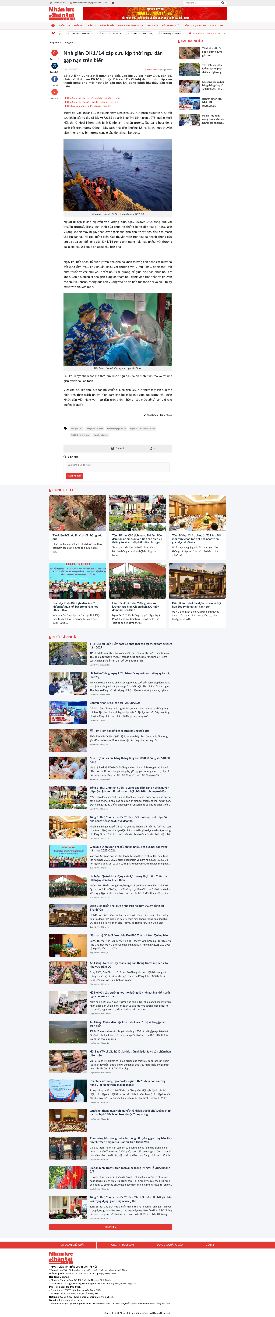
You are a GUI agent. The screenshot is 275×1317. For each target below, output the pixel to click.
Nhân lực (104, 953)
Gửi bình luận (74, 476)
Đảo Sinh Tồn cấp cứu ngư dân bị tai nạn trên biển (93, 102)
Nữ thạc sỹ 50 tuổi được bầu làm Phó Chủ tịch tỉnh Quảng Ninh (129, 935)
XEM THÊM (110, 1227)
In (153, 448)
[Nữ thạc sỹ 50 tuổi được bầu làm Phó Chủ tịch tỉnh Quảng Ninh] (68, 945)
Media (102, 720)
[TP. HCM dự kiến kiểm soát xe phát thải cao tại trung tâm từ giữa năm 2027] (68, 653)
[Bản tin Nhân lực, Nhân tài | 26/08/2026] (68, 712)
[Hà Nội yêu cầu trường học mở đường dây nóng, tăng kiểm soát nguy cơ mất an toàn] (68, 1002)
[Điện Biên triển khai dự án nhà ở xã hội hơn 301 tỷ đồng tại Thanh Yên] (197, 581)
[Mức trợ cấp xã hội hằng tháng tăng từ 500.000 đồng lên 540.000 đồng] (68, 768)
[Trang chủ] (53, 26)
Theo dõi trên (153, 70)
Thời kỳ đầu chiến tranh (128, 34)
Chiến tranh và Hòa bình (68, 34)
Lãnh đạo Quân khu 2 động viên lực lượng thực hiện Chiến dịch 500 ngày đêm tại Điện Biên (135, 607)
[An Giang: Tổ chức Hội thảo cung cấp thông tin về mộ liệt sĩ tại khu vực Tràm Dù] (68, 972)
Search (223, 3)
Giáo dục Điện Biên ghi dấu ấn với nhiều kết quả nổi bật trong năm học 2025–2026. (75, 607)
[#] (155, 13)
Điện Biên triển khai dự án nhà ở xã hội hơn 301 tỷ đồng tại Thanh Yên (196, 605)
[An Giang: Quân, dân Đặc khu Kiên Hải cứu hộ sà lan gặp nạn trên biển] (68, 1032)
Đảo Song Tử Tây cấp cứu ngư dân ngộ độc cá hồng (94, 98)
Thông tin (55, 528)
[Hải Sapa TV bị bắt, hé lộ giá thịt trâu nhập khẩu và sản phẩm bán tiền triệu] (68, 1061)
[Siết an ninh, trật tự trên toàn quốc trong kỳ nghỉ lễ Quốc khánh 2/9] (68, 1177)
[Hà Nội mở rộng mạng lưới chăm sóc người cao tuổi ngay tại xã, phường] (68, 683)
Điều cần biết (105, 665)
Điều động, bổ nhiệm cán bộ (160, 34)
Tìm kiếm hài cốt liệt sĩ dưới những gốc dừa (77, 537)
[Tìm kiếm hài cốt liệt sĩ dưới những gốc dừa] (77, 513)
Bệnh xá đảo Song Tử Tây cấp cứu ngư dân (89, 106)
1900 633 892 (65, 1297)
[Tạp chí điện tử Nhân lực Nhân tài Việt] (65, 14)
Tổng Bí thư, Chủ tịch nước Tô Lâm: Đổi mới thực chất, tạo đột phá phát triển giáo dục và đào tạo (196, 539)
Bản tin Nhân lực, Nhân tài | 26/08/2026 (115, 703)
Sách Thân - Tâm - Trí (98, 34)
